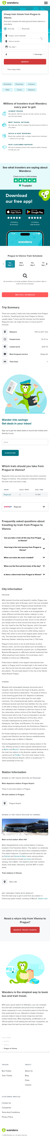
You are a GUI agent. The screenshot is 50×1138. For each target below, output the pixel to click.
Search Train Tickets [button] (25, 930)
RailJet (7, 856)
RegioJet (7, 494)
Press (27, 1080)
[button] (46, 3)
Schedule (7, 84)
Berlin (6, 749)
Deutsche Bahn (20, 856)
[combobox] (25, 35)
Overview (19, 84)
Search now (43, 898)
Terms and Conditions (11, 1112)
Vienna (6, 1045)
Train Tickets (6, 1038)
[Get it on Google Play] (34, 212)
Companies (6, 1108)
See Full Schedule (25, 295)
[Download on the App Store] (14, 212)
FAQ (7, 90)
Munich (16, 749)
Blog (27, 1075)
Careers (28, 1085)
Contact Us (6, 1103)
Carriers (31, 84)
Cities (19, 90)
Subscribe (10, 453)
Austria (6, 1041)
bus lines (27, 859)
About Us (29, 1071)
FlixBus (18, 755)
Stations (31, 90)
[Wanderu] (10, 3)
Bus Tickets (6, 1071)
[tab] (11, 30)
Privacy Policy (7, 1117)
